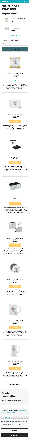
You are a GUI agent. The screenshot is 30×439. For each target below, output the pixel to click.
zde (2, 426)
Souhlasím (14, 435)
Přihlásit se (7, 417)
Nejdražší (17, 40)
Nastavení (14, 430)
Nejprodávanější (6, 43)
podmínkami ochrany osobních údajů (14, 411)
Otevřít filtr (15, 49)
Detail (15, 80)
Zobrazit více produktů (14, 35)
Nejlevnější (11, 40)
